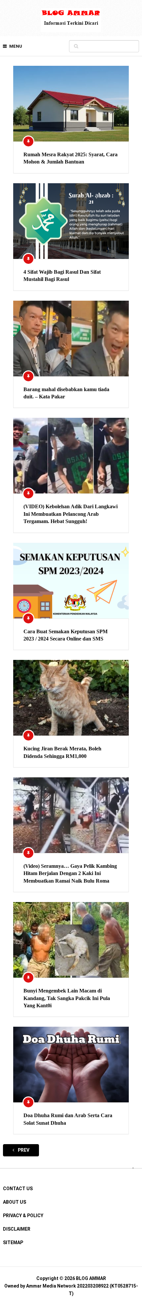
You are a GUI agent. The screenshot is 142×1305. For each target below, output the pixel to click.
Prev (23, 1150)
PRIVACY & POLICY (23, 1215)
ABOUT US (14, 1202)
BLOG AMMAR (91, 1278)
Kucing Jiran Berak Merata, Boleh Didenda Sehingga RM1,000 (62, 752)
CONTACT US (18, 1188)
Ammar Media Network (51, 1286)
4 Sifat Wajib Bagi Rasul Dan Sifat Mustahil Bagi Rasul (62, 275)
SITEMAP (13, 1242)
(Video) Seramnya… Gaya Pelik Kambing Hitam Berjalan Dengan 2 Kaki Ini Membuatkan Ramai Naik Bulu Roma (70, 873)
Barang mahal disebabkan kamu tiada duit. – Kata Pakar (66, 393)
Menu (15, 46)
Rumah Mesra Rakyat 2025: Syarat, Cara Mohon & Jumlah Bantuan (70, 158)
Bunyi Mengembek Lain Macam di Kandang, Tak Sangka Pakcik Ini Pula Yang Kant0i (66, 998)
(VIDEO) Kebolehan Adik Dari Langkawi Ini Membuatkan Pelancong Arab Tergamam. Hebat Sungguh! (70, 514)
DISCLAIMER (16, 1229)
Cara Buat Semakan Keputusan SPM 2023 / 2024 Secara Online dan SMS (65, 635)
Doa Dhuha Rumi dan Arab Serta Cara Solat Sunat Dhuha (67, 1119)
